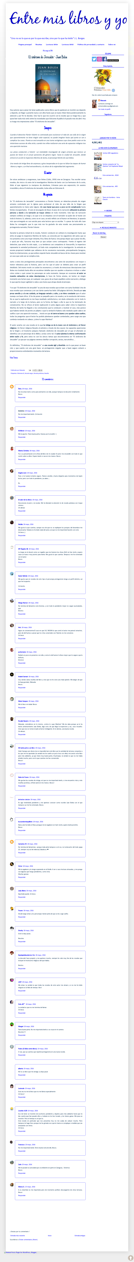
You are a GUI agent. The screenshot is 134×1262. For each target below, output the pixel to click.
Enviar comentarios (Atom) (28, 1240)
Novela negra (29, 373)
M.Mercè (21, 431)
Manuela (103, 100)
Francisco (21, 1145)
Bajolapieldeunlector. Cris (26, 955)
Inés (19, 627)
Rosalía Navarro (23, 721)
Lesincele (21, 1088)
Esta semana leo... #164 (111, 175)
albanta (20, 1069)
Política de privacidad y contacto (90, 44)
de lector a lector (24, 799)
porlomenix (22, 652)
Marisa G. (21, 1187)
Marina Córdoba (23, 451)
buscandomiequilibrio (25, 822)
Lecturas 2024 (52, 44)
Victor (20, 866)
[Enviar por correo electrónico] (33, 370)
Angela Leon (22, 473)
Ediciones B (20, 373)
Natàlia (20, 524)
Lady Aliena (22, 891)
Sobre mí (111, 44)
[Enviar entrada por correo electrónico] (29, 370)
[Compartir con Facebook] (39, 370)
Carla (19, 1164)
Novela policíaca (39, 373)
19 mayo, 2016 (43, 1049)
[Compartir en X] (37, 370)
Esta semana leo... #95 (110, 186)
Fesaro (20, 911)
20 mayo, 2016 (30, 1145)
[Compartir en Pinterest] (41, 370)
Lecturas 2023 (67, 44)
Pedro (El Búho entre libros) (27, 1049)
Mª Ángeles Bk (23, 549)
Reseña (46, 373)
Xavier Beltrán (22, 576)
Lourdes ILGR (22, 1111)
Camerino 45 (22, 844)
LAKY (20, 982)
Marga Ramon (23, 603)
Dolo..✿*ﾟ (21, 1004)
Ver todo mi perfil (104, 109)
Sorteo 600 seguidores (110, 153)
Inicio (50, 1236)
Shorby (20, 930)
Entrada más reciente (17, 1236)
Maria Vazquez (23, 701)
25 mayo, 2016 (30, 1187)
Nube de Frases (23, 777)
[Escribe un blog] (35, 370)
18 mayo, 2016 (27, 389)
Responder (22, 397)
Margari (20, 1026)
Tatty (19, 389)
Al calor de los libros (25, 500)
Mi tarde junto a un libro (26, 748)
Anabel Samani (23, 677)
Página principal (25, 44)
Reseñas (38, 44)
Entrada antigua (80, 1236)
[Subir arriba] (130, 1258)
